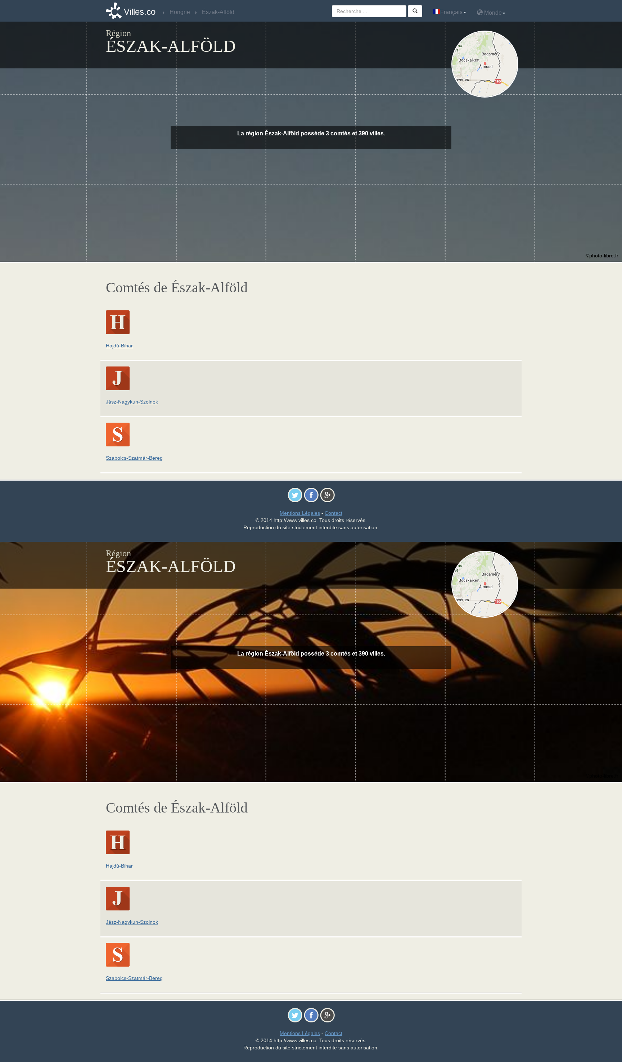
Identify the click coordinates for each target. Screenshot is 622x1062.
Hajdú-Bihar (119, 345)
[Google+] (327, 495)
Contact (333, 513)
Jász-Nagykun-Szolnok (132, 402)
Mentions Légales (300, 513)
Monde (492, 13)
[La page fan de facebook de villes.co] (311, 495)
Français (451, 12)
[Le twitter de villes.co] (295, 495)
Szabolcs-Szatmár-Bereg (134, 458)
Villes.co (140, 12)
